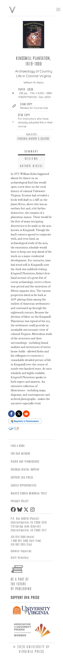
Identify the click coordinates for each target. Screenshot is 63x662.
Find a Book (18, 445)
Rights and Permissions (25, 461)
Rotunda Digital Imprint (25, 469)
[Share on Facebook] (11, 413)
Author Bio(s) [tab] (31, 165)
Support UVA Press (22, 477)
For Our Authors (20, 453)
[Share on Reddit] (26, 413)
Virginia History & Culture (33, 138)
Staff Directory (20, 557)
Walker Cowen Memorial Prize (29, 493)
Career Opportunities (23, 485)
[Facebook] (14, 509)
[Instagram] (33, 509)
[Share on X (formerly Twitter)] (18, 413)
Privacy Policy (20, 501)
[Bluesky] (20, 509)
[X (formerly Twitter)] (27, 509)
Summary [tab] (32, 151)
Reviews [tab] (31, 158)
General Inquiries (21, 551)
